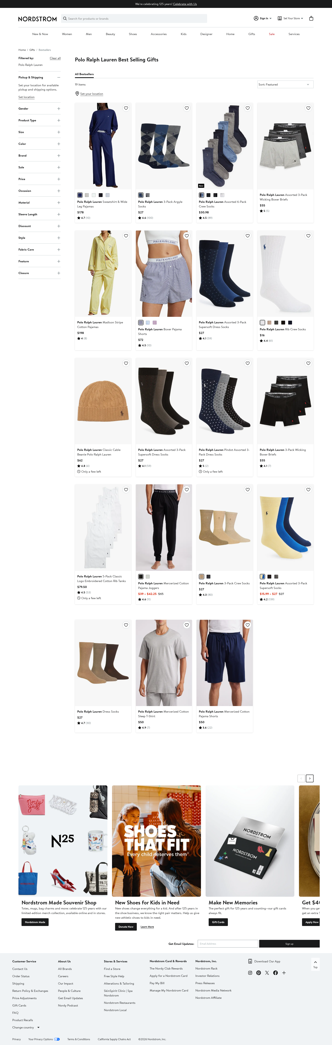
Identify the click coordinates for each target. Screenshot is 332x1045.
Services (294, 34)
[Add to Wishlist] (126, 108)
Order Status (21, 976)
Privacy (16, 1039)
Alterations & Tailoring (119, 983)
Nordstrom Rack (206, 968)
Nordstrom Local (115, 1010)
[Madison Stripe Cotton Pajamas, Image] (103, 274)
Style (21, 238)
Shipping (18, 983)
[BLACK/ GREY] (148, 195)
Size (21, 132)
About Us (64, 961)
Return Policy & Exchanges (30, 991)
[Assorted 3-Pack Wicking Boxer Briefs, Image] (285, 146)
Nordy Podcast (68, 1005)
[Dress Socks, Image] (103, 663)
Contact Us (19, 969)
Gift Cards (218, 922)
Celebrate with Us (185, 4)
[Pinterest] (258, 973)
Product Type (27, 120)
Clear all (55, 58)
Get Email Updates (70, 998)
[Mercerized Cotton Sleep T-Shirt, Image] (164, 663)
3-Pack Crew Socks (224, 583)
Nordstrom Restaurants (119, 1003)
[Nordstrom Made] (62, 841)
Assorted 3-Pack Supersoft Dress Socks (162, 452)
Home (230, 34)
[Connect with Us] (284, 973)
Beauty (110, 34)
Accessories (159, 34)
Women (67, 34)
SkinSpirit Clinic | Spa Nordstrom (118, 993)
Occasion (24, 191)
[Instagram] (250, 973)
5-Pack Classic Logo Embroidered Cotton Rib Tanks (101, 578)
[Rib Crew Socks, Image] (285, 274)
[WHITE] (222, 195)
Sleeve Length (27, 214)
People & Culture (69, 991)
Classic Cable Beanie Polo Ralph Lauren (98, 452)
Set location (26, 97)
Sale (272, 34)
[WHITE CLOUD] (94, 195)
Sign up (289, 943)
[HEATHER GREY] (87, 195)
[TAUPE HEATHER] (269, 323)
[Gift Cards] (250, 841)
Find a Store (112, 969)
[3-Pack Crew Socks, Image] (225, 527)
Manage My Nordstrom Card (169, 990)
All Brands (65, 969)
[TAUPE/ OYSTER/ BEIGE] (201, 577)
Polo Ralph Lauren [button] (30, 65)
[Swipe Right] (310, 778)
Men (89, 34)
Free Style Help (114, 976)
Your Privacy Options (40, 1039)
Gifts (251, 34)
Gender (23, 108)
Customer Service (24, 961)
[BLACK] (208, 195)
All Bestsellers (84, 74)
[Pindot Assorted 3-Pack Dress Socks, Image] (225, 401)
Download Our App (267, 961)
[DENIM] (201, 195)
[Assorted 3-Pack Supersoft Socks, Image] (285, 527)
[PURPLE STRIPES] (141, 323)
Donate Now (126, 927)
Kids (184, 34)
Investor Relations (207, 976)
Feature (23, 261)
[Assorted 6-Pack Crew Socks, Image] (225, 146)
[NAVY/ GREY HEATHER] (141, 195)
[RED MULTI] (215, 195)
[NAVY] (80, 195)
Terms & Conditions (78, 1039)
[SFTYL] (262, 577)
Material (24, 202)
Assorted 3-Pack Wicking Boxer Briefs (283, 197)
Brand (22, 155)
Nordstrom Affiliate (208, 998)
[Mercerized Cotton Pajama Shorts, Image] (225, 663)
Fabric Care (26, 249)
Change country (23, 1027)
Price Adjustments (24, 998)
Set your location (91, 93)
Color (22, 144)
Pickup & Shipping (30, 77)
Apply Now (312, 922)
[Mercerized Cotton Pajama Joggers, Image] (164, 527)
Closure (23, 273)
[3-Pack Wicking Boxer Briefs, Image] (285, 401)
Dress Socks (98, 711)
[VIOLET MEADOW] (155, 323)
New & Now (40, 34)
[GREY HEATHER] (276, 323)
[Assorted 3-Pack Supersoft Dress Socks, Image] (225, 274)
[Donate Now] (156, 841)
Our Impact (65, 983)
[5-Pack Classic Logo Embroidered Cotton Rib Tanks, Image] (103, 527)
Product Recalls (22, 1020)
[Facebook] (275, 973)
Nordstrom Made (35, 922)
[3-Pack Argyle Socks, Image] (164, 146)
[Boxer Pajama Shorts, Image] (164, 274)
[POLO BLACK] (101, 195)
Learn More (147, 927)
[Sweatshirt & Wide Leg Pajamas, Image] (103, 146)
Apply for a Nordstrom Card (169, 976)
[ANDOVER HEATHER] (148, 577)
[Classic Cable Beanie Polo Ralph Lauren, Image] (103, 401)
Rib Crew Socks (283, 329)
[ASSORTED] (208, 577)
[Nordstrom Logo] (37, 19)
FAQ (15, 1013)
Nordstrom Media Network (213, 990)
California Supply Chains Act (114, 1039)
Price (21, 179)
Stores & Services (115, 961)
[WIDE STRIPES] (148, 323)
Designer (206, 34)
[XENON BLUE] (108, 195)
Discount (24, 226)
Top (315, 967)
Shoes (133, 34)
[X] (267, 973)
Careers (63, 976)
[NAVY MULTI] (276, 577)
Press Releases (205, 983)
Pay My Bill (157, 983)
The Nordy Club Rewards (166, 968)
